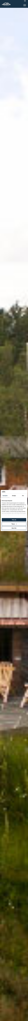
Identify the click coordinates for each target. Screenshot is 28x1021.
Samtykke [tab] (5, 495)
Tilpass (13, 524)
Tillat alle (14, 519)
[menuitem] (25, 0)
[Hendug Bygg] (8, 5)
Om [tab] (23, 495)
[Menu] (24, 5)
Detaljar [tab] (14, 495)
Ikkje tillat (14, 528)
